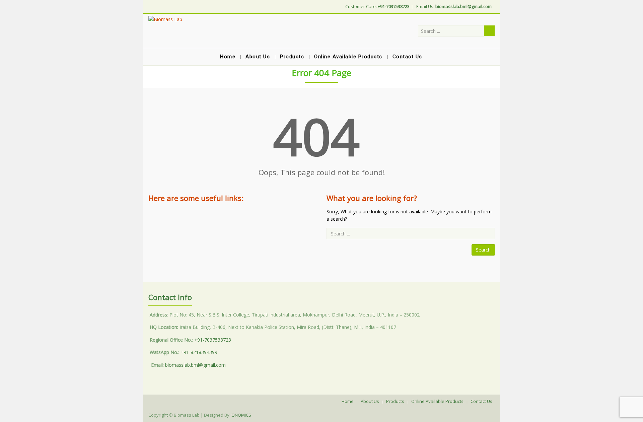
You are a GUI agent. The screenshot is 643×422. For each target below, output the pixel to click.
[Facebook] (149, 6)
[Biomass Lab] (165, 19)
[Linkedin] (152, 6)
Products (395, 401)
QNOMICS (241, 415)
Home (348, 401)
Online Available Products (437, 401)
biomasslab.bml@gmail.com (195, 365)
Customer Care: (377, 6)
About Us (370, 401)
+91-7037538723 (212, 340)
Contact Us (481, 401)
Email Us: (454, 6)
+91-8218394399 (199, 352)
